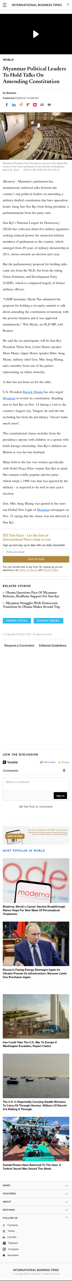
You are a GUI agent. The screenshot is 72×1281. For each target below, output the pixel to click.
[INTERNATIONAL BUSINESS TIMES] (37, 5)
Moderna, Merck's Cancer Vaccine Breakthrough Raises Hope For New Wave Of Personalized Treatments (34, 910)
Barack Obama (33, 392)
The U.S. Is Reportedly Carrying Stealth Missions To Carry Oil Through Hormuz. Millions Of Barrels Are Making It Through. (35, 1105)
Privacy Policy (50, 570)
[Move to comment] (49, 104)
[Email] (42, 104)
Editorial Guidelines (52, 645)
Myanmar (9, 398)
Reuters (11, 93)
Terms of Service (28, 570)
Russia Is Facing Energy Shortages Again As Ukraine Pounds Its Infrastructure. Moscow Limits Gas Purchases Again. (35, 973)
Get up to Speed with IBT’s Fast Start (47, 830)
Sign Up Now (14, 836)
